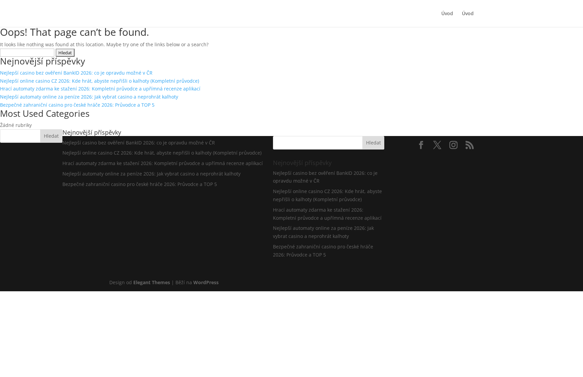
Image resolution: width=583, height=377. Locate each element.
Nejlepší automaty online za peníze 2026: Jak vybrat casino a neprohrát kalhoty (89, 96)
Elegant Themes (151, 282)
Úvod (447, 14)
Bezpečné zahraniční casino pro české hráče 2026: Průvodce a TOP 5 (77, 105)
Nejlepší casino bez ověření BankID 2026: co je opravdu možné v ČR (76, 73)
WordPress (206, 282)
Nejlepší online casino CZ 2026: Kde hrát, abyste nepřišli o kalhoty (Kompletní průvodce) (99, 81)
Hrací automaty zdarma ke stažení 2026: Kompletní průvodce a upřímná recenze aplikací (100, 88)
